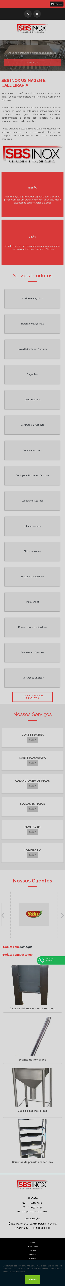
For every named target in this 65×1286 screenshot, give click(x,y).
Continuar (32, 1279)
